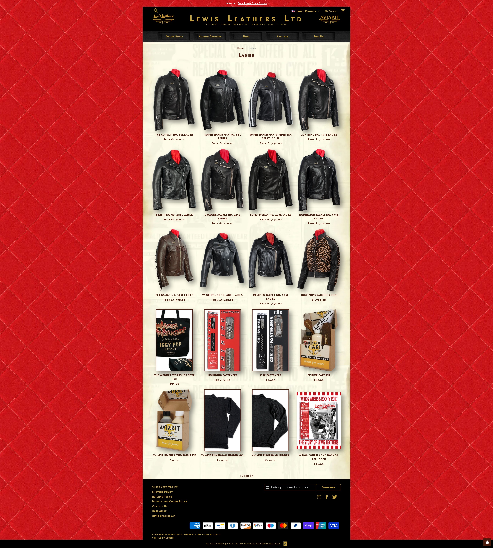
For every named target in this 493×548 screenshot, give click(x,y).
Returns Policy (162, 496)
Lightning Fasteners (222, 375)
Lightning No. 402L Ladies (174, 215)
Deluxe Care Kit (318, 375)
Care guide (159, 511)
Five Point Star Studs (252, 3)
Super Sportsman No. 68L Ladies (222, 136)
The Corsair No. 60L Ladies (174, 134)
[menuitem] (174, 36)
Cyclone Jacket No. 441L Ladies (222, 216)
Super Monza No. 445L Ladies (270, 215)
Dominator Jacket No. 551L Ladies (318, 216)
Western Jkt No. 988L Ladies (222, 295)
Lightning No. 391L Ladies (318, 134)
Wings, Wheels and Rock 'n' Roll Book (319, 457)
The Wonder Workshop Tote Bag (174, 377)
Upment (170, 537)
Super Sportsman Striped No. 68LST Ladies (270, 136)
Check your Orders (165, 486)
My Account (331, 10)
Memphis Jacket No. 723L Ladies (270, 297)
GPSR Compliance (163, 516)
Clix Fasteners (270, 375)
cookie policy (273, 543)
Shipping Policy (162, 491)
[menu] (246, 36)
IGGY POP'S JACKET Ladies (318, 295)
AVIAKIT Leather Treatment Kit (174, 455)
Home (240, 48)
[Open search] (156, 10)
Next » (249, 475)
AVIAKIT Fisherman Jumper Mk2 (222, 455)
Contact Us (159, 506)
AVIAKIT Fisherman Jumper (270, 455)
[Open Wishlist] (487, 542)
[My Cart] (343, 10)
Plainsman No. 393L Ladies (174, 295)
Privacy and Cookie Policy (169, 501)
